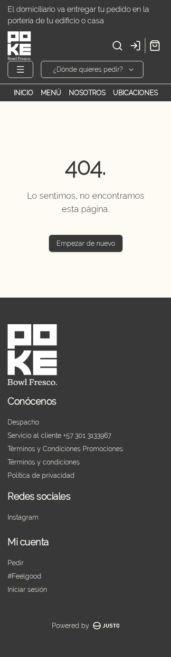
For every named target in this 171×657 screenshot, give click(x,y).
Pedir (16, 563)
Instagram (23, 517)
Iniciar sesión (27, 589)
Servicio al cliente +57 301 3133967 (59, 435)
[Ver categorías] (20, 69)
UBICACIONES (135, 93)
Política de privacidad (41, 475)
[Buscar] (117, 45)
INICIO (23, 93)
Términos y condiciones (44, 462)
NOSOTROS (87, 93)
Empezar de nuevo (86, 243)
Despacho (23, 422)
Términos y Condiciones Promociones (65, 449)
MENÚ (51, 93)
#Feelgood (24, 576)
